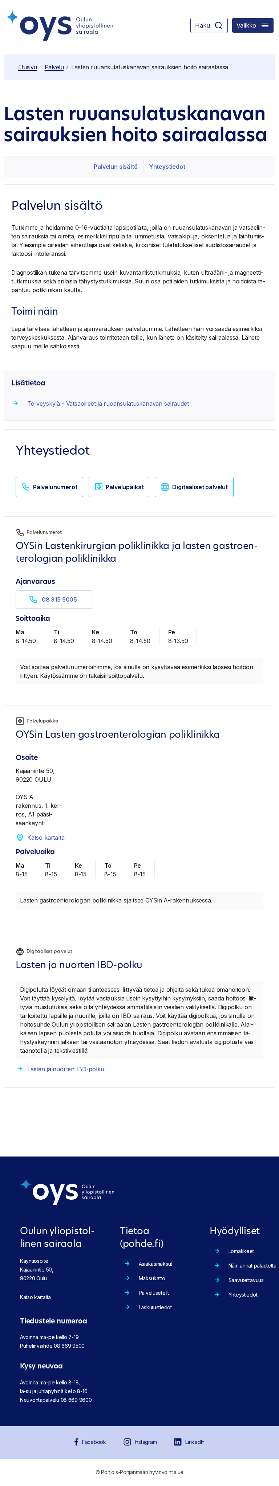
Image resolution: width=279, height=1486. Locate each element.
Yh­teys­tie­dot (167, 166)
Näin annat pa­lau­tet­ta (252, 1265)
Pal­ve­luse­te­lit (154, 1293)
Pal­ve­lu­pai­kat (124, 487)
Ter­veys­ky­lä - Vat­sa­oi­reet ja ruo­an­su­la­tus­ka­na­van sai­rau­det (108, 403)
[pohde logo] (59, 25)
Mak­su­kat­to (152, 1278)
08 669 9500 (69, 1346)
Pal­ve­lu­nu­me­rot (55, 487)
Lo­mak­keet (241, 1251)
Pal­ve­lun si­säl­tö (115, 166)
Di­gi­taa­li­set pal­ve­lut (200, 487)
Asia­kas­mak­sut (155, 1264)
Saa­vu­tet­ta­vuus (246, 1280)
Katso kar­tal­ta (46, 837)
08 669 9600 (76, 1400)
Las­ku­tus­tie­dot (155, 1307)
